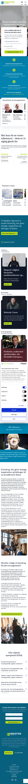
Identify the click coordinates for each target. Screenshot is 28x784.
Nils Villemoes (17, 115)
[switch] (24, 392)
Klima (15, 201)
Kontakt (9, 752)
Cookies (14, 774)
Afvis (14, 419)
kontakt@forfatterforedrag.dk (14, 771)
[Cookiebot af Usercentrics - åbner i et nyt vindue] (20, 364)
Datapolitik (14, 776)
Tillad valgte (14, 414)
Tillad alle (14, 410)
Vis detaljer (21, 405)
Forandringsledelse (8, 201)
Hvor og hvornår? (8, 46)
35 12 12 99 (19, 752)
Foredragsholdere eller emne (11, 41)
